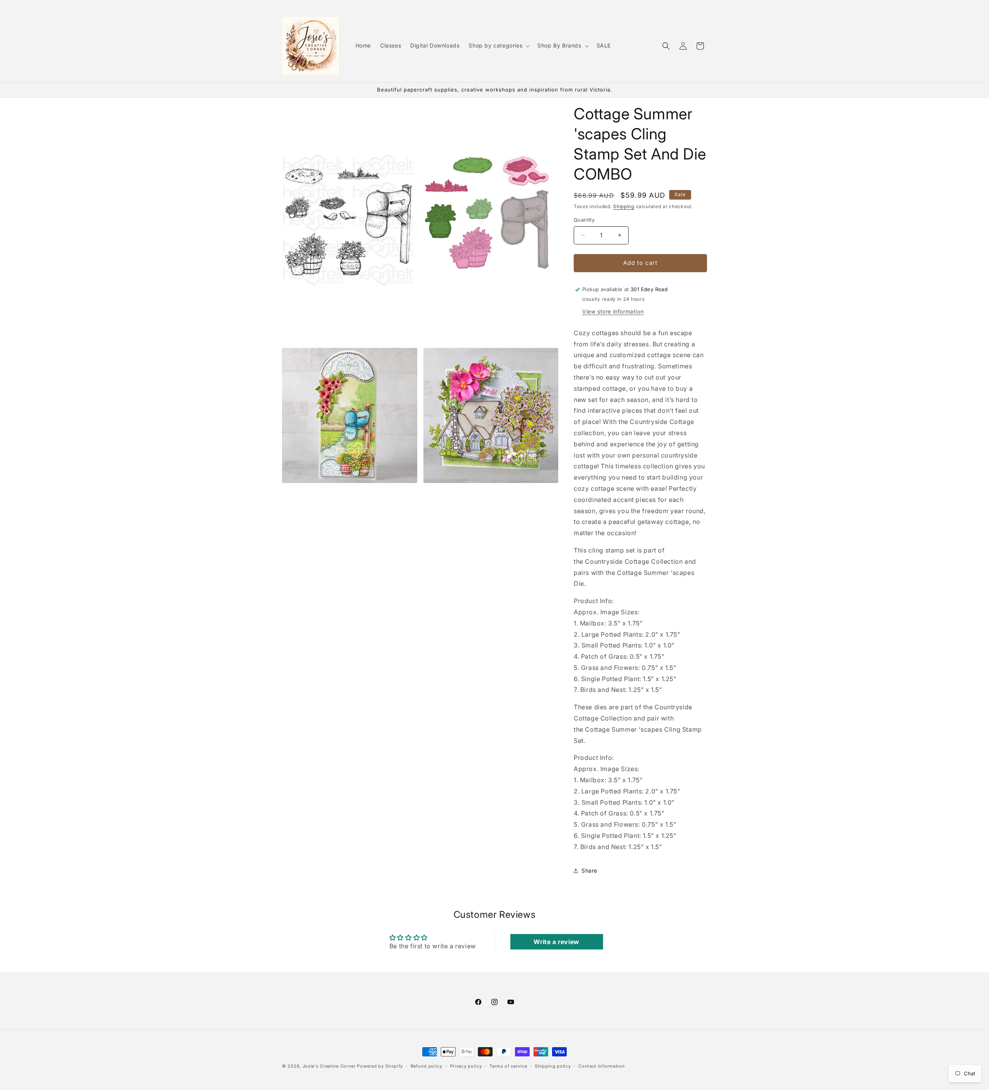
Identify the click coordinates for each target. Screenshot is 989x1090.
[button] (498, 45)
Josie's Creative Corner (329, 1066)
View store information (613, 311)
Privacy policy (466, 1065)
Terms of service (508, 1065)
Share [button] (589, 870)
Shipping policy (553, 1065)
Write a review (556, 942)
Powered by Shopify (380, 1066)
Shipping (623, 206)
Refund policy (426, 1065)
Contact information (601, 1065)
